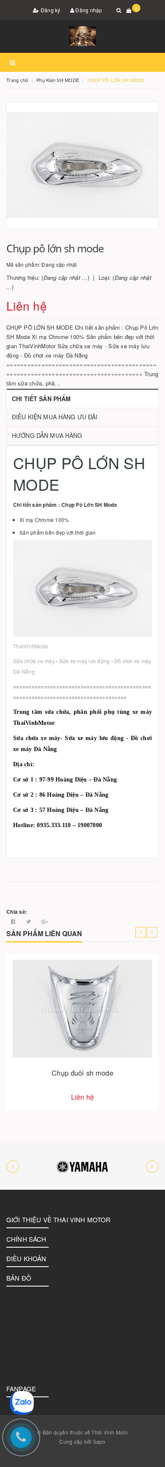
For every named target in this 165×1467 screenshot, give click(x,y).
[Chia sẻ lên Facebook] (14, 921)
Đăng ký (49, 10)
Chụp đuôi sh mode (82, 1073)
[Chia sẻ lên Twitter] (29, 921)
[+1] (44, 921)
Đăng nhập (88, 10)
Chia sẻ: (16, 911)
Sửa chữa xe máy (34, 660)
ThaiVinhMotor (30, 646)
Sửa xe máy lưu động (84, 660)
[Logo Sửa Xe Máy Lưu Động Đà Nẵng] (82, 36)
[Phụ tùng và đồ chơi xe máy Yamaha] (82, 1166)
